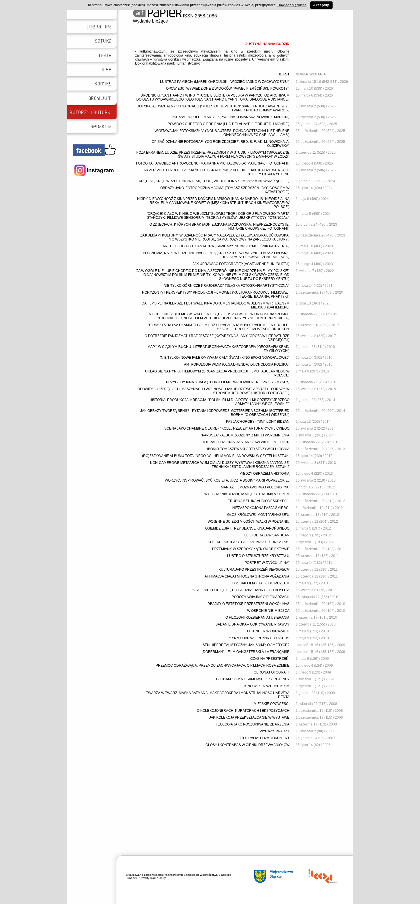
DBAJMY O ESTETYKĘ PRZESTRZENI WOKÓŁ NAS (248, 604)
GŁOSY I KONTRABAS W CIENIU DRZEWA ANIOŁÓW (247, 745)
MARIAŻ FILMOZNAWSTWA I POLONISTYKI (255, 487)
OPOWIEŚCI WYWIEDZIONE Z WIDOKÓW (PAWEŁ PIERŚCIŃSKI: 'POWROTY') (227, 89)
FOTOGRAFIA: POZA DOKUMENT (263, 738)
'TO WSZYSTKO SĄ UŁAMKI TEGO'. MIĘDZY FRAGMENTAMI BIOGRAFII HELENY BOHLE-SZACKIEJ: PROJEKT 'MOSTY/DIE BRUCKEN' (218, 327)
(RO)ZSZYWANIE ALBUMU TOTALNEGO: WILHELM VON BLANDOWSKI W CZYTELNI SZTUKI (215, 456)
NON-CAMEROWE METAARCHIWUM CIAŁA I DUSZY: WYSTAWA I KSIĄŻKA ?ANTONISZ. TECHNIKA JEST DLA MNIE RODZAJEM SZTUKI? (219, 465)
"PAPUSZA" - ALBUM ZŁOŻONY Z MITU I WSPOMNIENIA (245, 435)
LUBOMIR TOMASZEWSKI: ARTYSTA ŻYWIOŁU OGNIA (246, 449)
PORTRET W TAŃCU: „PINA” (267, 563)
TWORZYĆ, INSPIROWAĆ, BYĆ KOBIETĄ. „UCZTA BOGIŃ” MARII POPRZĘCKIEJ (226, 480)
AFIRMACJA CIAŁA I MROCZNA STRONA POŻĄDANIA (247, 576)
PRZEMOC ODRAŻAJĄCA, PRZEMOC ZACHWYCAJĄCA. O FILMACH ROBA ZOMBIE (222, 666)
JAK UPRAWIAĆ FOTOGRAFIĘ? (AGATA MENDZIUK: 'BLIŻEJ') (241, 264)
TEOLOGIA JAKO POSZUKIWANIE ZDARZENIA (252, 724)
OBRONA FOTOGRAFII (271, 672)
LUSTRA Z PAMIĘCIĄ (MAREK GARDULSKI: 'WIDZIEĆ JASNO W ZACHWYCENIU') (224, 82)
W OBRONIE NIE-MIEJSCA (268, 611)
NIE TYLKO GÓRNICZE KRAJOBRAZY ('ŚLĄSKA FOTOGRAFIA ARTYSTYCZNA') (226, 286)
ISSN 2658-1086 (199, 15)
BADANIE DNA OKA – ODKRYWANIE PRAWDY (252, 624)
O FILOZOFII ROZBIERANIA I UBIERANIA (257, 618)
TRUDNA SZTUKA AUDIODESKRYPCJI (258, 501)
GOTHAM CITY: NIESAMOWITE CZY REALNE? (252, 679)
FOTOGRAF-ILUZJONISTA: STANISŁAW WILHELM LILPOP (243, 442)
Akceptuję (321, 5)
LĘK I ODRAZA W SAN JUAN (266, 535)
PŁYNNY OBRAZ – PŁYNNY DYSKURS (258, 638)
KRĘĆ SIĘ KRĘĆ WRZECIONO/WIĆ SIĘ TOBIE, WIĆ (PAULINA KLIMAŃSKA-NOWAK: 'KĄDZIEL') (214, 181)
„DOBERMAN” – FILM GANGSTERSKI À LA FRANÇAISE (245, 652)
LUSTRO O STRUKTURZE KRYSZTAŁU (258, 556)
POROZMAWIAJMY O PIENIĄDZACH (260, 597)
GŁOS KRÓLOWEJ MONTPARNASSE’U (258, 515)
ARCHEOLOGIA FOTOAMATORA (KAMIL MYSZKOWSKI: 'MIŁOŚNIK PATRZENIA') (226, 246)
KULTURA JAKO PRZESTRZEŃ (254, 570)
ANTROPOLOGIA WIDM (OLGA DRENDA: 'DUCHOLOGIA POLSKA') (236, 364)
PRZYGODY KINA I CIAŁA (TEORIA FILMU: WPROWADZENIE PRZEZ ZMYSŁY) (227, 382)
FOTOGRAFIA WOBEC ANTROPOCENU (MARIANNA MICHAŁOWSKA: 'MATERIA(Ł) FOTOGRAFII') (212, 163)
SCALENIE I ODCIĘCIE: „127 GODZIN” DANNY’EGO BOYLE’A (240, 590)
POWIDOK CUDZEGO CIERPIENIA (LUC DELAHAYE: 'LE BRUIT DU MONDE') (228, 124)
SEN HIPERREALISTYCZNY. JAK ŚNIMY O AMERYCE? (246, 645)
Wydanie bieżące (150, 21)
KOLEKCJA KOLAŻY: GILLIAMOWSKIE (248, 542)
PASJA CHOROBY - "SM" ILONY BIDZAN (257, 422)
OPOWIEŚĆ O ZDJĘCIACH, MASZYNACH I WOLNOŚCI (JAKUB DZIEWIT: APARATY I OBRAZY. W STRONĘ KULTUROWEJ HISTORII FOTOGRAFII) (213, 391)
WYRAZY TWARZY (274, 731)
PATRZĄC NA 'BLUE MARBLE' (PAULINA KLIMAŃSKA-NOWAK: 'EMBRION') (230, 117)
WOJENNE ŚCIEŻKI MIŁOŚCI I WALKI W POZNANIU (248, 522)
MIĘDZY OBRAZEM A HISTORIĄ (264, 474)
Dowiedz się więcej (292, 5)
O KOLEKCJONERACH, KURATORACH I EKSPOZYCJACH (243, 711)
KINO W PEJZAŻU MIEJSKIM (266, 686)
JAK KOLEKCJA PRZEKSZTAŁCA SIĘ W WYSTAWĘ (249, 717)
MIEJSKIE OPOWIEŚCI (271, 704)
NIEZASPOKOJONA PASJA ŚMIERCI (260, 508)
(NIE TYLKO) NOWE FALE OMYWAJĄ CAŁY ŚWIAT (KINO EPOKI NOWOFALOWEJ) (224, 358)
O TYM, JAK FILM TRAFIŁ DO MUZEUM (258, 583)
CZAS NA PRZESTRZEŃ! (269, 659)
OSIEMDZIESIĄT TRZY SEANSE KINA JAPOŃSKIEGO (247, 528)
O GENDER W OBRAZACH (268, 631)
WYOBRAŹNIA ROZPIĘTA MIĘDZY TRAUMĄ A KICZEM (246, 494)
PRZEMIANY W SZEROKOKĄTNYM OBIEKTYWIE (250, 549)
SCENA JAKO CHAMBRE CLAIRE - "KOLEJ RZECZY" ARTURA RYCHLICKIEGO (226, 428)
